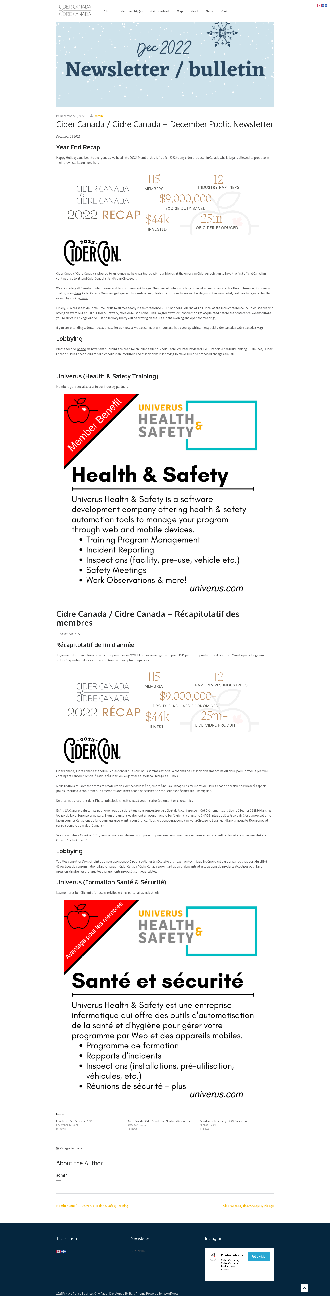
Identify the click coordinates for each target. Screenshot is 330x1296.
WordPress (171, 1293)
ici (190, 800)
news (79, 1148)
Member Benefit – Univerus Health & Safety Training (92, 1206)
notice (81, 349)
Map (180, 11)
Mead (194, 11)
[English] (58, 1251)
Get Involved (159, 11)
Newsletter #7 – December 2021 (74, 1121)
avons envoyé (122, 861)
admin (99, 116)
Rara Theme (137, 1293)
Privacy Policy (71, 1293)
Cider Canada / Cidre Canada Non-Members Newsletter (159, 1121)
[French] (63, 1251)
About (108, 11)
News (210, 11)
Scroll (304, 1288)
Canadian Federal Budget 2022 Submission (224, 1121)
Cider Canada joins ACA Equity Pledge (248, 1206)
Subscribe (138, 1251)
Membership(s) (132, 11)
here (77, 293)
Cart (224, 11)
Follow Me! (258, 1256)
